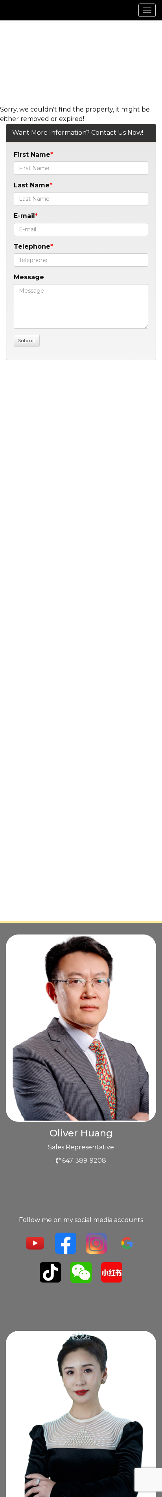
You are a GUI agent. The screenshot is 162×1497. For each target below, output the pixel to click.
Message (29, 277)
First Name (32, 154)
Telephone (32, 246)
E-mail (24, 216)
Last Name (32, 185)
